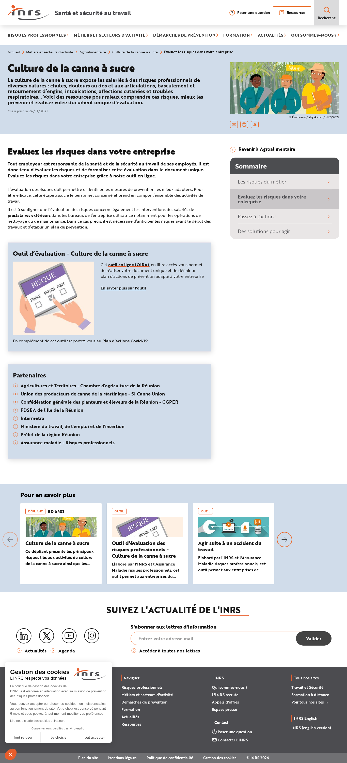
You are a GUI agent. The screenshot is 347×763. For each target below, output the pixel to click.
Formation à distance (310, 694)
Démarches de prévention (144, 702)
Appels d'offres (225, 702)
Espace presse (224, 709)
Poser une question (253, 12)
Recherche (327, 18)
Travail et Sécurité (307, 687)
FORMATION (236, 35)
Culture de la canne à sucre (57, 543)
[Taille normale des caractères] (255, 124)
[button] (10, 539)
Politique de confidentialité (170, 757)
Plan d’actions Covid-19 (125, 341)
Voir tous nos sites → (310, 702)
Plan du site (88, 757)
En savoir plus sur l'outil (123, 288)
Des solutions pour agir (264, 231)
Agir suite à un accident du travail (229, 546)
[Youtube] (69, 636)
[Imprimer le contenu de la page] (244, 124)
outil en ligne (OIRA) (128, 264)
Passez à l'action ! (257, 216)
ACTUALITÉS (270, 35)
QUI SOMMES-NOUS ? (314, 35)
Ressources (296, 12)
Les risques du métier (262, 181)
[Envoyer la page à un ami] (234, 124)
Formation (130, 709)
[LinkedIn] (23, 636)
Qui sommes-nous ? (229, 687)
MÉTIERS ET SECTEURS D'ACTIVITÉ (109, 35)
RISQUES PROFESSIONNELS (37, 35)
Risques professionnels (142, 687)
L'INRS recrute (225, 694)
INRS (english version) (311, 727)
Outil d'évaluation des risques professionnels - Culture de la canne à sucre (144, 549)
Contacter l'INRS (233, 740)
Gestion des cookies (219, 757)
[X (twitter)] (46, 636)
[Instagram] (91, 636)
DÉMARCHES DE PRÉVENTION (184, 35)
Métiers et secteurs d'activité (147, 694)
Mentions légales (122, 757)
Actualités (130, 717)
